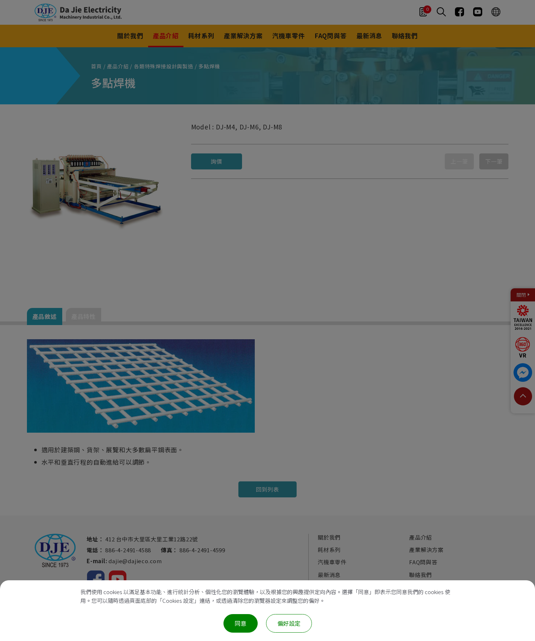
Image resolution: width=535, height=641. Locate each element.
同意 (240, 623)
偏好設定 (289, 623)
